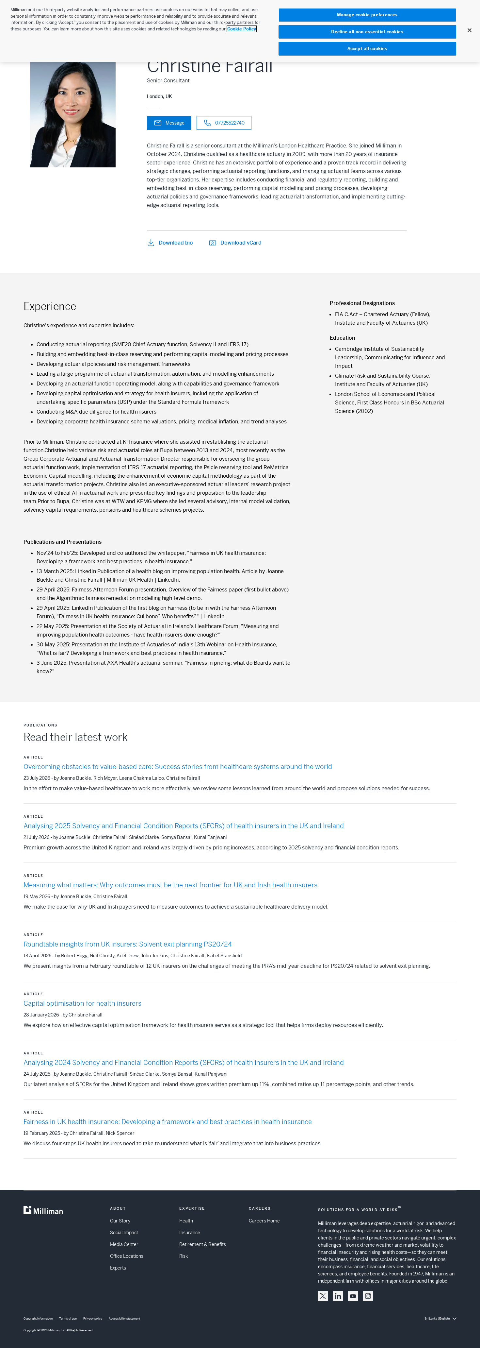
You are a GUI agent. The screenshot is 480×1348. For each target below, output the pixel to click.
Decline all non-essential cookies (367, 32)
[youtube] (353, 1296)
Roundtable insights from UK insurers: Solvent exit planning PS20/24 (128, 944)
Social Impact (124, 1233)
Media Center (124, 1244)
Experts (118, 1268)
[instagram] (368, 1296)
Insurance (189, 1233)
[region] (240, 31)
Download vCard (241, 242)
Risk (183, 1256)
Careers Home (264, 1221)
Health (186, 1221)
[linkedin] (338, 1296)
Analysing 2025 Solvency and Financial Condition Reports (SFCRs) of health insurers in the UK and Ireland (184, 826)
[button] (323, 1296)
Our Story (120, 1221)
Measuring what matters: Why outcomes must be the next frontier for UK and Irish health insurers (170, 885)
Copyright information (38, 1319)
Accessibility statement (124, 1319)
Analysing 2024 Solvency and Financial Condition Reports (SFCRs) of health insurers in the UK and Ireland (184, 1063)
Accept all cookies (367, 48)
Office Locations (126, 1256)
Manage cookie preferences (367, 15)
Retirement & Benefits (202, 1244)
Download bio (176, 242)
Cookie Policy (241, 29)
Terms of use (68, 1319)
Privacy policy (92, 1319)
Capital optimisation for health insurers (82, 1003)
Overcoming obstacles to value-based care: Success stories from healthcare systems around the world (178, 767)
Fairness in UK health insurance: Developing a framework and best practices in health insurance (168, 1122)
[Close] (469, 30)
